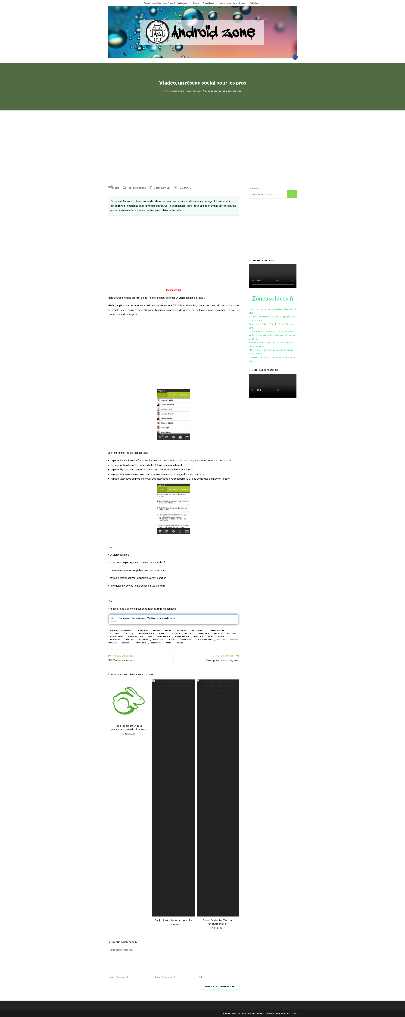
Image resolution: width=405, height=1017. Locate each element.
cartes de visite (217, 630)
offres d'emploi (182, 636)
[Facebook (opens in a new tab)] (295, 57)
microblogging (116, 636)
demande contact (146, 633)
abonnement (127, 630)
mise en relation (135, 636)
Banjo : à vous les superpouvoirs (173, 920)
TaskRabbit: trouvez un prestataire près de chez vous (128, 727)
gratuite (189, 633)
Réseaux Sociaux (193, 91)
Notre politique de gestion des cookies (281, 1013)
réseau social (186, 640)
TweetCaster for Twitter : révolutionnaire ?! (218, 922)
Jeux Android (169, 3)
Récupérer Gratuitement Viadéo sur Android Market (147, 618)
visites (180, 643)
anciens (156, 630)
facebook (176, 633)
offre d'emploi (163, 636)
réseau (172, 640)
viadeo (168, 643)
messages (231, 633)
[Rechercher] (292, 194)
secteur (221, 640)
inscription (204, 633)
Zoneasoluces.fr (239, 1013)
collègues (114, 633)
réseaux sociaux (205, 640)
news (150, 636)
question (129, 640)
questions (143, 640)
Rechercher (254, 188)
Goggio (115, 188)
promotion (115, 640)
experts (163, 633)
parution (198, 636)
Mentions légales (255, 1013)
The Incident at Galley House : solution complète (271, 331)
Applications (182, 3)
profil (210, 636)
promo (221, 636)
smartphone (140, 643)
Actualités (157, 3)
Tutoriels (196, 3)
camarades (181, 630)
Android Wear (209, 3)
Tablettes (254, 3)
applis (168, 630)
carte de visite (198, 630)
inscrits (218, 633)
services (125, 643)
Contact (226, 1013)
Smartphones (239, 3)
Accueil (147, 3)
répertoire (158, 640)
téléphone (156, 643)
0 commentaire (162, 188)
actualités (143, 630)
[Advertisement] (202, 144)
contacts (128, 633)
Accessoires (225, 3)
